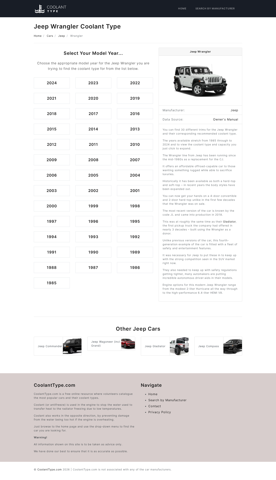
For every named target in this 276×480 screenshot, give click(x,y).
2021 (52, 98)
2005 (93, 175)
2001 (135, 190)
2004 (135, 175)
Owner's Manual (225, 119)
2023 (93, 83)
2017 (93, 113)
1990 (93, 252)
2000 (52, 206)
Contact (154, 406)
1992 (135, 237)
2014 (93, 129)
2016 (135, 113)
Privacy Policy (159, 412)
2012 (52, 144)
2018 (52, 113)
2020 (93, 98)
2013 (135, 129)
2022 (135, 83)
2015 (52, 129)
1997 (52, 221)
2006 (52, 175)
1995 (135, 221)
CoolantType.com (49, 469)
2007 (135, 160)
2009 (52, 160)
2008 (93, 160)
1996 (93, 221)
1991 (52, 252)
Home (182, 8)
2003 (52, 190)
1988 (52, 267)
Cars (50, 35)
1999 (93, 206)
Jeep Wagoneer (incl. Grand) (106, 343)
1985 (52, 283)
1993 (93, 237)
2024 (52, 83)
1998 (135, 206)
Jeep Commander (50, 346)
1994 (52, 237)
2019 (135, 98)
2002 (93, 190)
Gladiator (229, 221)
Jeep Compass (208, 346)
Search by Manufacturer (215, 8)
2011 (93, 144)
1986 (135, 267)
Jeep (61, 35)
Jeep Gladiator (155, 346)
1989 (135, 252)
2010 (135, 144)
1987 (93, 267)
